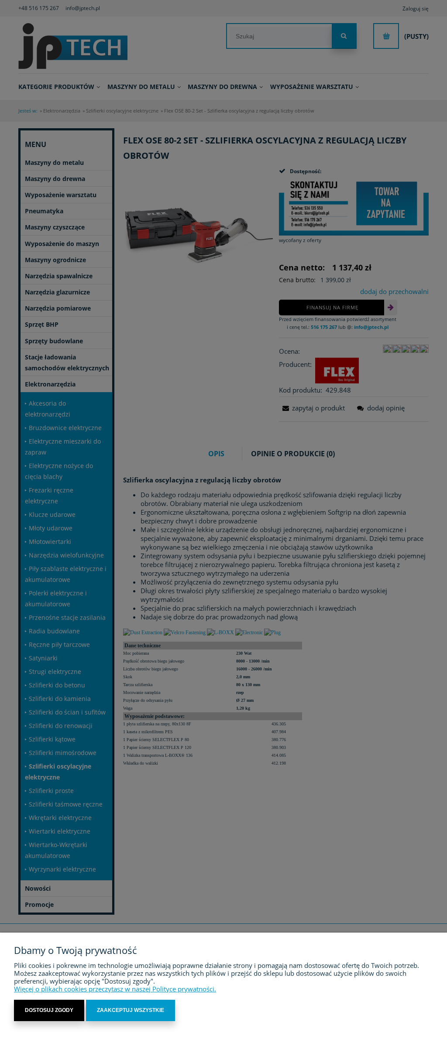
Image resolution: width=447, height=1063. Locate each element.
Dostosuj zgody (49, 1010)
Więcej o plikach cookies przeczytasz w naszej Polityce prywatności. (115, 988)
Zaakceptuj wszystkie (130, 1010)
